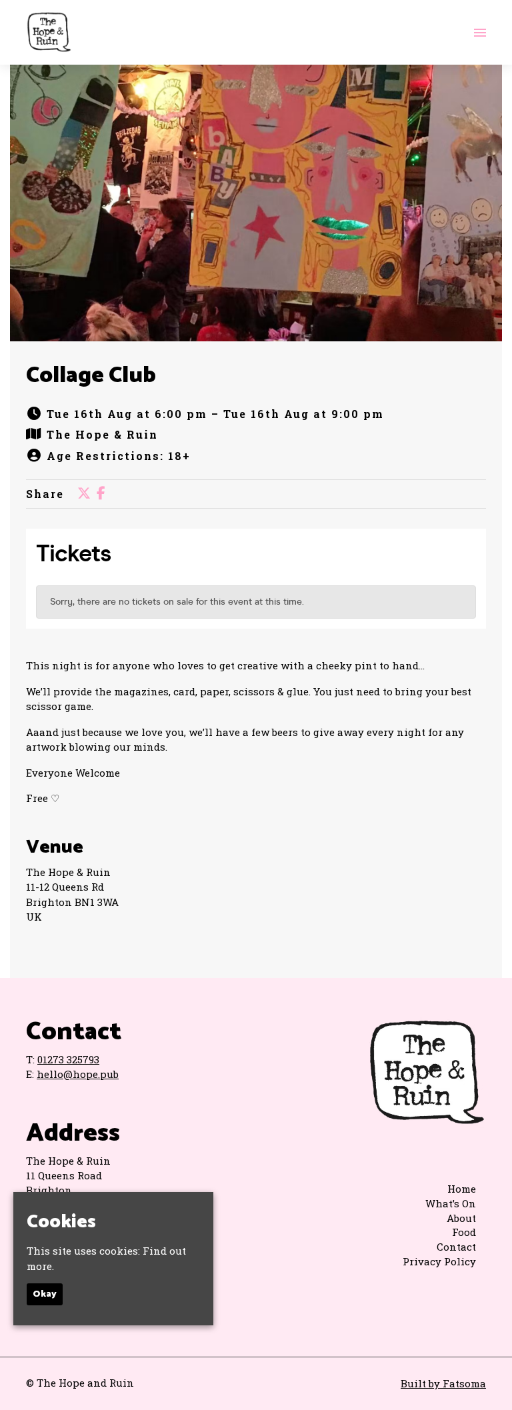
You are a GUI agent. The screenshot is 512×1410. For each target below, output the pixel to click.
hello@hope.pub (78, 1074)
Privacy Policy (439, 1261)
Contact (456, 1246)
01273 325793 (68, 1059)
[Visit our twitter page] (84, 494)
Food (464, 1232)
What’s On (450, 1203)
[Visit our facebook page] (101, 494)
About (461, 1218)
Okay (45, 1294)
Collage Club (91, 375)
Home (461, 1188)
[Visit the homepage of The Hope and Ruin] (48, 32)
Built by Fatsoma (443, 1383)
